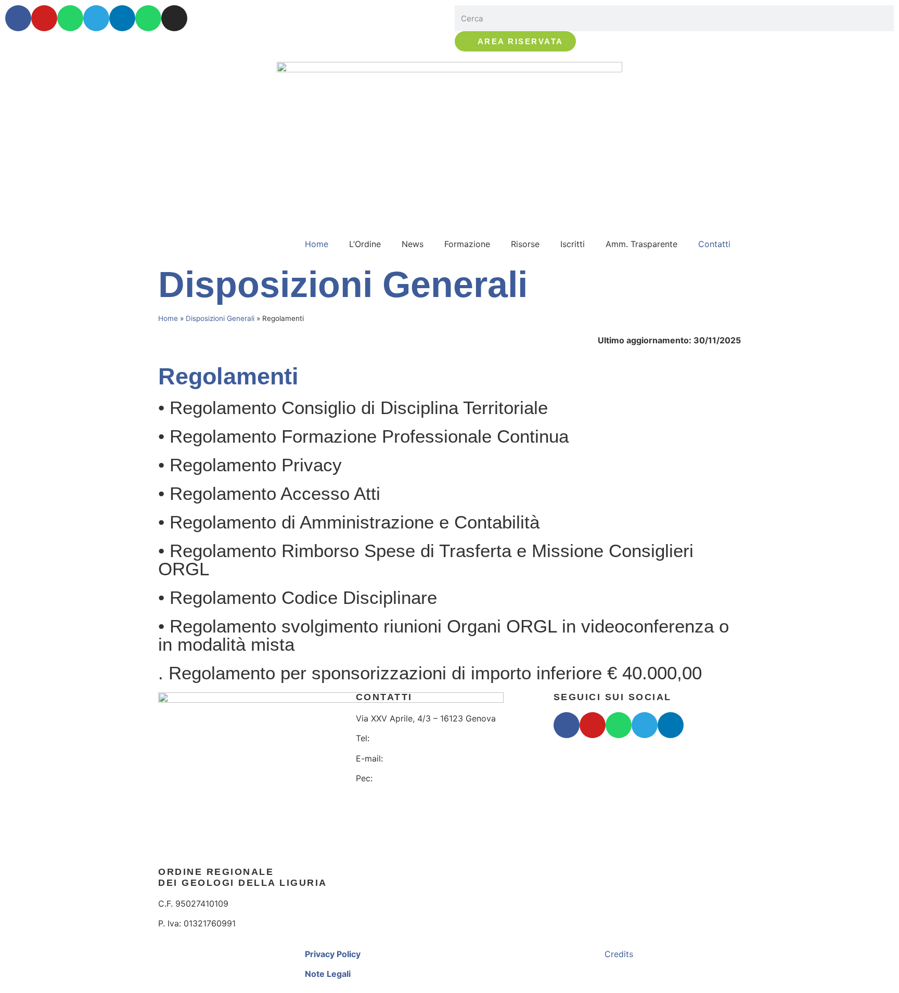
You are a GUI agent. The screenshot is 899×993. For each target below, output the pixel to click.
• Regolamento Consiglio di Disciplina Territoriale (353, 407)
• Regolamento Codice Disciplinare (297, 597)
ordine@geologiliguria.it (434, 758)
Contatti (714, 244)
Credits (619, 954)
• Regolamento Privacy (250, 465)
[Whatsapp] (70, 18)
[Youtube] (44, 18)
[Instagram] (174, 18)
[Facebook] (18, 18)
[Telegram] (96, 18)
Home (316, 244)
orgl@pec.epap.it (410, 778)
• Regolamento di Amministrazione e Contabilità (349, 522)
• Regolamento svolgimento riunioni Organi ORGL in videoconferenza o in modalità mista (443, 635)
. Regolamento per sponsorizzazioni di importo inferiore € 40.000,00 (430, 673)
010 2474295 (399, 738)
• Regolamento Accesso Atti (269, 493)
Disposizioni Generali (220, 318)
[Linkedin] (122, 18)
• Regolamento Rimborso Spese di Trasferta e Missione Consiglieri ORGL (425, 559)
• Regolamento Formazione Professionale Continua (363, 436)
